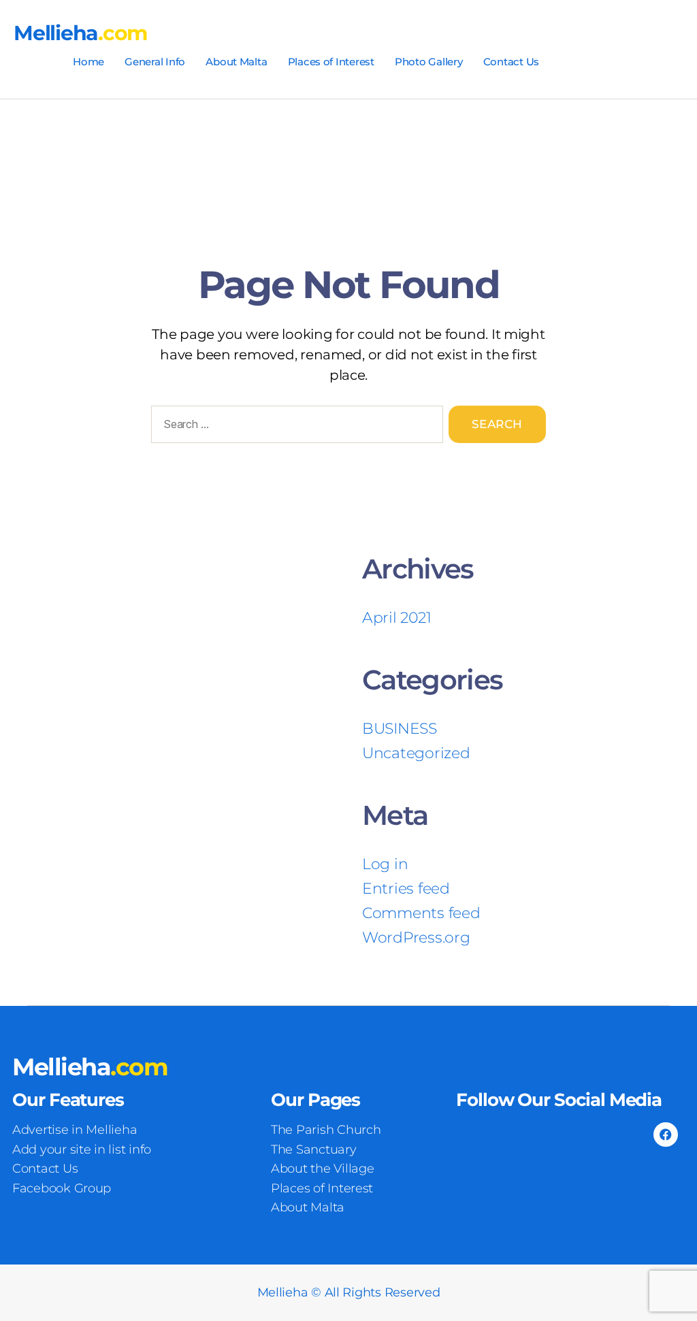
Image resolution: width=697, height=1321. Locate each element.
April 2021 (396, 617)
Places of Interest (331, 61)
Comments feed (421, 913)
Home (88, 61)
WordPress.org (416, 937)
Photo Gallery (429, 61)
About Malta (236, 61)
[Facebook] (665, 1134)
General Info (155, 61)
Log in (385, 864)
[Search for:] (294, 427)
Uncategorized (416, 753)
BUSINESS (399, 728)
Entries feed (406, 888)
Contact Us (511, 61)
